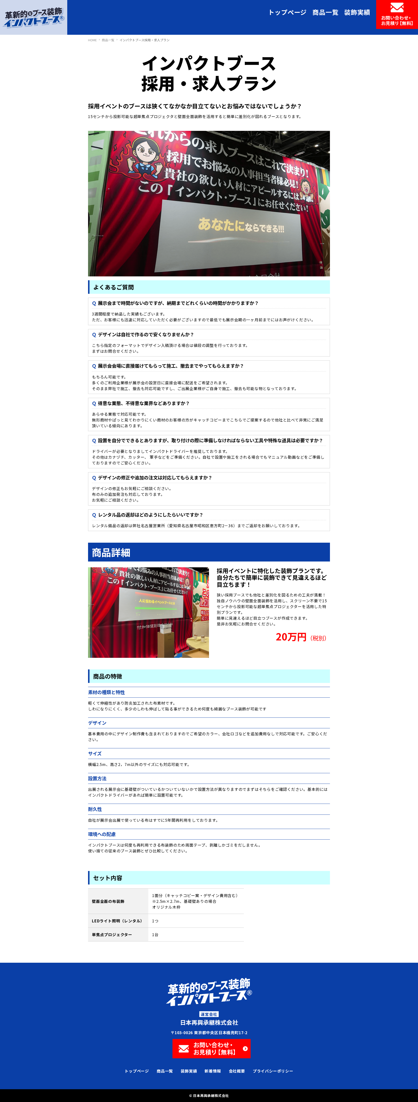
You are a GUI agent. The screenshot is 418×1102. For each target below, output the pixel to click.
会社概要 (237, 1071)
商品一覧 (325, 11)
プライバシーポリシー (273, 1071)
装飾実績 (357, 11)
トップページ (287, 11)
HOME (92, 40)
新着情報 (213, 1071)
